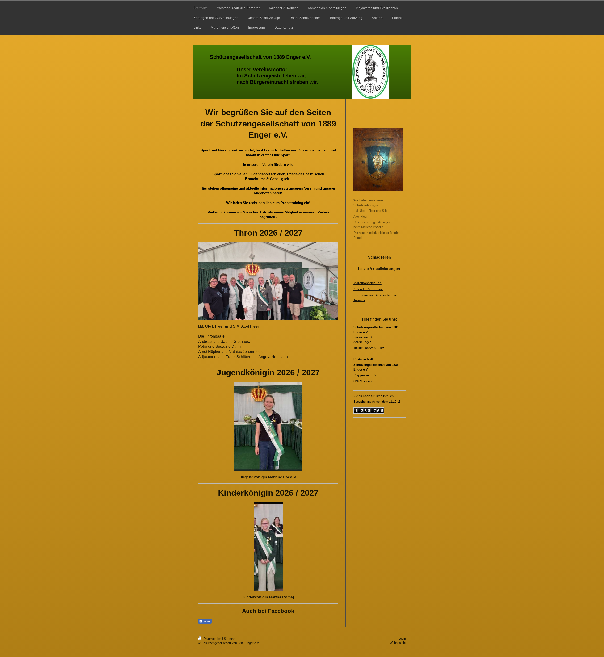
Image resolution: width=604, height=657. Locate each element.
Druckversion (212, 638)
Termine (359, 300)
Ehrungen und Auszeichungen (375, 295)
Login (402, 638)
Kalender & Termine (368, 289)
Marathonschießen (367, 283)
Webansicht (398, 642)
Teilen (206, 621)
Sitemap (229, 638)
